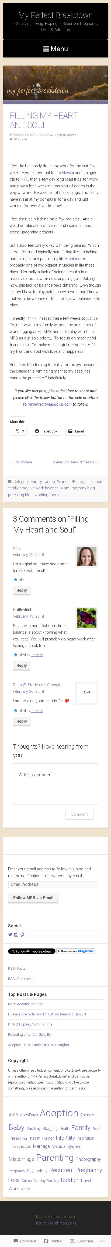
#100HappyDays (23, 1115)
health (35, 1138)
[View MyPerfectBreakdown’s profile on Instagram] (16, 934)
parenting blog (20, 495)
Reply (21, 590)
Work (61, 481)
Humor (48, 1138)
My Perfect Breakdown (55, 15)
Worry (25, 1189)
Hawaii (68, 173)
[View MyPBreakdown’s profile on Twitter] (10, 934)
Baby (17, 1127)
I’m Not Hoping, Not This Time (30, 1024)
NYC (24, 179)
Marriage (41, 1146)
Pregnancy (17, 1171)
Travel (85, 1180)
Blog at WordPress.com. (55, 1223)
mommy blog (83, 488)
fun (25, 1138)
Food (96, 1129)
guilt (77, 278)
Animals (87, 1115)
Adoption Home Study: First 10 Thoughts (38, 1045)
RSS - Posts (17, 968)
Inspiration (85, 1138)
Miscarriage (21, 1159)
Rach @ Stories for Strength (37, 685)
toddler (49, 481)
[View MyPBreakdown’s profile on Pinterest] (22, 934)
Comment (79, 814)
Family (36, 481)
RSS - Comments (21, 979)
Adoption (59, 1113)
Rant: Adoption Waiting (25, 1004)
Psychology (37, 1170)
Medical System (66, 1146)
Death (64, 1128)
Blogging (50, 1128)
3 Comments (20, 139)
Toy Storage (23, 462)
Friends (15, 1138)
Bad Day (33, 1128)
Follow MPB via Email (33, 897)
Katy (16, 548)
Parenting (55, 1157)
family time (17, 488)
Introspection (20, 1146)
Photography (88, 1159)
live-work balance (43, 488)
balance (75, 259)
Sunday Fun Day (46, 1181)
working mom (46, 495)
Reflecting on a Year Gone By (29, 1035)
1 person (37, 655)
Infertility (65, 1138)
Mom (65, 488)
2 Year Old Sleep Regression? (75, 462)
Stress (27, 1180)
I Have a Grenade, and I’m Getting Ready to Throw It (47, 1014)
